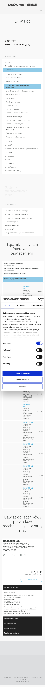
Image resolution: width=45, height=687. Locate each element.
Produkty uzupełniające (14, 133)
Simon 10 (8, 160)
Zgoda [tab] (7, 305)
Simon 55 (8, 62)
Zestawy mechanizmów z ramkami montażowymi (18, 129)
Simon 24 (8, 152)
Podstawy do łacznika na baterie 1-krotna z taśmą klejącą (22, 269)
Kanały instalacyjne (11, 225)
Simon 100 (9, 70)
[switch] (39, 350)
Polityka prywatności (22, 681)
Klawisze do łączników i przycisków (15, 279)
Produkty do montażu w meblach (16, 214)
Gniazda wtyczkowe (13, 109)
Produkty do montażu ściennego (16, 211)
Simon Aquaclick (11, 167)
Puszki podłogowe (11, 222)
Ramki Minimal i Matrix (14, 78)
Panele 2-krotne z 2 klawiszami (13, 264)
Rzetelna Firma (16, 661)
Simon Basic (9, 156)
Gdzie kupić (31, 580)
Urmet (33, 661)
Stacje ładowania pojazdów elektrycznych (19, 233)
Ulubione (22, 11)
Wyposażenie (9, 229)
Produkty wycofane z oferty (15, 137)
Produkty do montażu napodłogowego (18, 218)
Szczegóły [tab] (21, 305)
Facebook (12, 647)
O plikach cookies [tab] (35, 305)
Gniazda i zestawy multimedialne (17, 113)
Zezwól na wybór (22, 380)
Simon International (19, 671)
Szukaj (13, 11)
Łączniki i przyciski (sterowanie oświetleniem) (17, 86)
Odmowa (22, 386)
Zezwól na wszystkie (22, 373)
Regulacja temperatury (13, 102)
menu (3, 11)
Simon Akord (9, 163)
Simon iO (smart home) (14, 74)
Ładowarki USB (11, 106)
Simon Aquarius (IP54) (13, 171)
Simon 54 (8, 145)
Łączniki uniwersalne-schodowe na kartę (20, 91)
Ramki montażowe (12, 82)
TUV (28, 671)
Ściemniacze (10, 98)
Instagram (25, 647)
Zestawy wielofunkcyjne (14, 117)
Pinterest (32, 647)
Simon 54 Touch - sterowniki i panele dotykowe (21, 149)
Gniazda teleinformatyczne (15, 124)
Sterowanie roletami (13, 95)
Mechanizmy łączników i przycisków (15, 274)
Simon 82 (8, 141)
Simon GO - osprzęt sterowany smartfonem (20, 66)
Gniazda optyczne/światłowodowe (18, 120)
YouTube (19, 647)
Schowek (32, 11)
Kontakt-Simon (22, 4)
